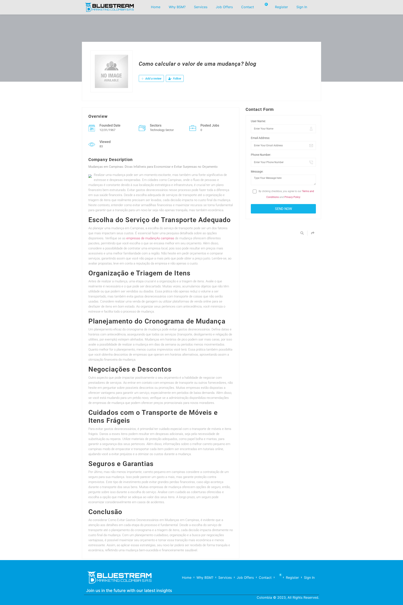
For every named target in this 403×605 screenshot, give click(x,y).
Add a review (153, 78)
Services (200, 7)
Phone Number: (261, 154)
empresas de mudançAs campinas (150, 238)
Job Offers (224, 7)
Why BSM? (177, 7)
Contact (247, 7)
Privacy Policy (292, 197)
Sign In (301, 7)
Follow (176, 78)
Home (155, 7)
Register (281, 7)
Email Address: (260, 137)
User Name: (258, 121)
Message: (257, 171)
